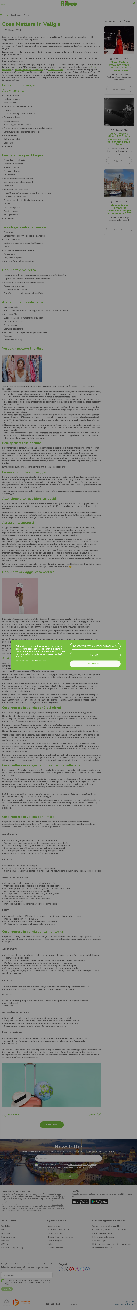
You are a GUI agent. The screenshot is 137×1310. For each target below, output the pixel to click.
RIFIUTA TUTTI (95, 655)
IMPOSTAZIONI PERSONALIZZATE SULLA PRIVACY (95, 646)
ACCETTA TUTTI (95, 663)
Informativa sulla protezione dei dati (31, 660)
